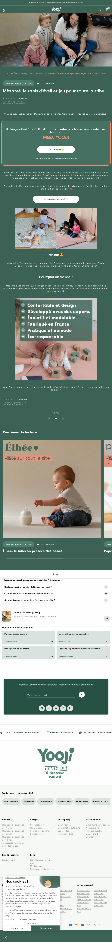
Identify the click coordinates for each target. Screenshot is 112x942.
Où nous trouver (9, 860)
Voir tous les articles (67, 833)
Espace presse (36, 833)
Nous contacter (93, 827)
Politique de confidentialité (42, 869)
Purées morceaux (101, 801)
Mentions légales (37, 866)
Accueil (9, 73)
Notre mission (36, 827)
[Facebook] (63, 708)
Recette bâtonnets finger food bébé (64, 908)
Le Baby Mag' (21, 73)
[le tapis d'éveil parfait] (35, 228)
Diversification (64, 824)
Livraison (90, 836)
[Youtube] (56, 708)
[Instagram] (42, 708)
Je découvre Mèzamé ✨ (56, 199)
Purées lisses (82, 801)
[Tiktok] (49, 708)
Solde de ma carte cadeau (98, 824)
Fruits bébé (28, 801)
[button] (26, 10)
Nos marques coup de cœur (43, 73)
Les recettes (63, 830)
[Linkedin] (70, 708)
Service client (92, 833)
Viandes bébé (45, 801)
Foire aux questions (94, 830)
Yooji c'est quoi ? (37, 824)
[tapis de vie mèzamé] (76, 228)
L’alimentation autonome (69, 827)
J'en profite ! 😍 (56, 149)
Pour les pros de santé (40, 830)
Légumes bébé (11, 801)
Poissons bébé (64, 801)
